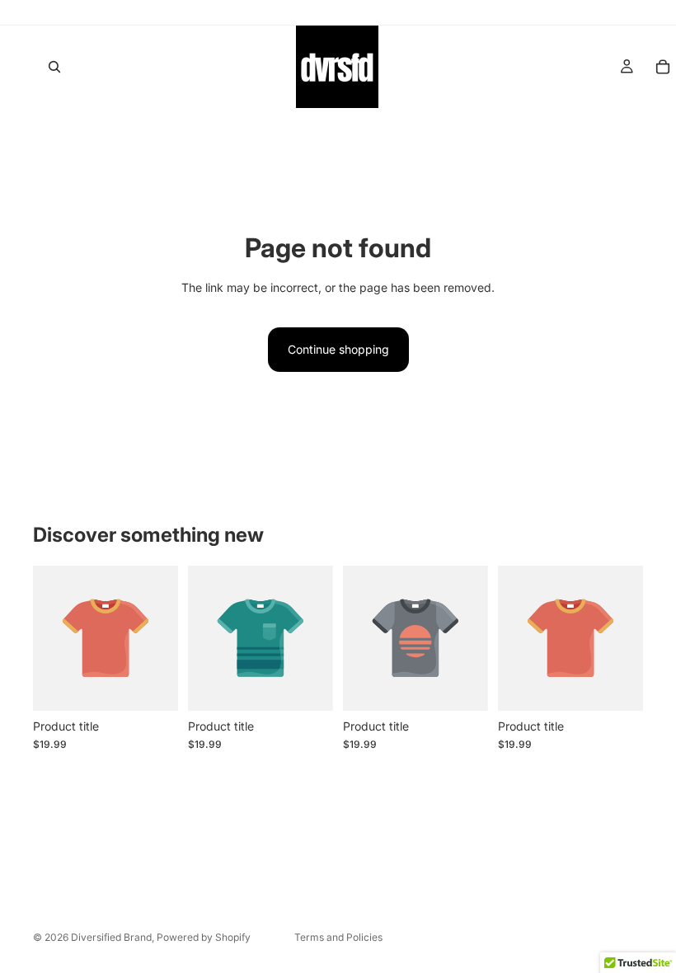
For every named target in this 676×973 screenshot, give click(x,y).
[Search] (54, 67)
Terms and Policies (338, 937)
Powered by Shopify (204, 937)
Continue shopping (338, 349)
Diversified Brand (111, 937)
